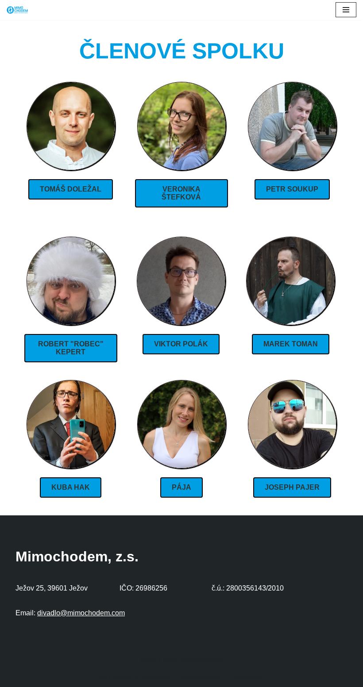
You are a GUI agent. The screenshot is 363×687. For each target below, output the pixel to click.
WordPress (205, 659)
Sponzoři (249, 678)
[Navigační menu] (346, 9)
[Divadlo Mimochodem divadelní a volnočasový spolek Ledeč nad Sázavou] (17, 10)
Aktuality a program (134, 678)
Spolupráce (201, 678)
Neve (148, 659)
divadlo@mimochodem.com (81, 613)
